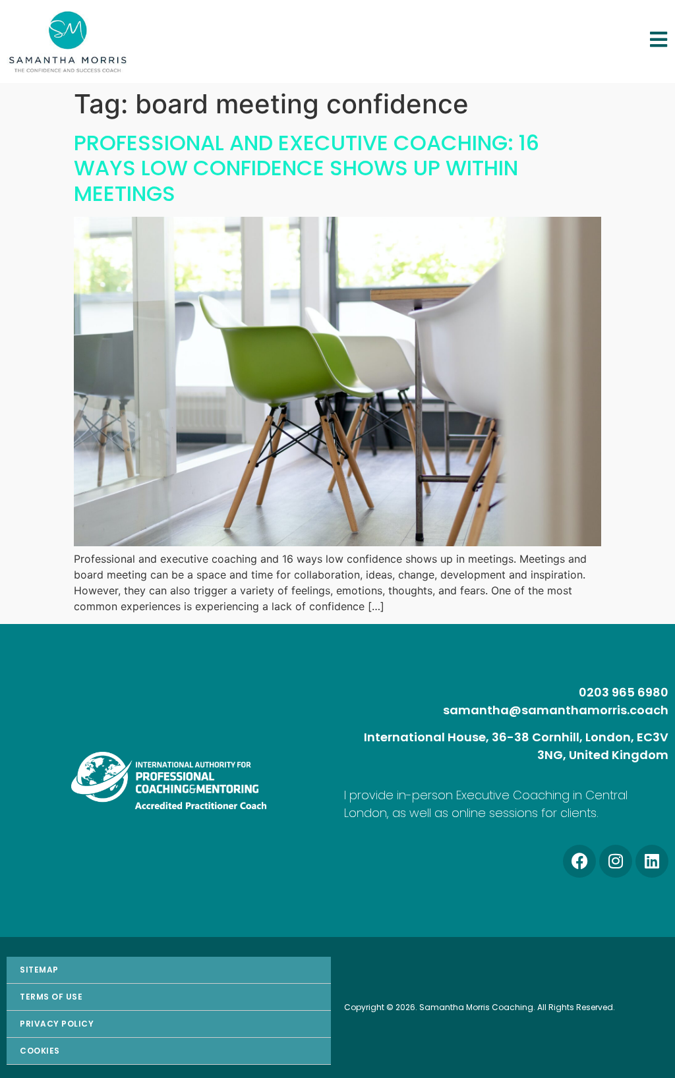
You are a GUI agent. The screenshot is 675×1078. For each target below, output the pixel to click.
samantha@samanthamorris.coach (555, 710)
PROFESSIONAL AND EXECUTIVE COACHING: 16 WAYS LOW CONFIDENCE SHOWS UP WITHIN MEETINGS (306, 168)
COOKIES (40, 1050)
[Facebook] (579, 861)
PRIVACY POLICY (57, 1023)
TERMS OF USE (51, 996)
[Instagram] (615, 861)
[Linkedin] (651, 861)
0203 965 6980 (623, 692)
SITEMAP (39, 969)
